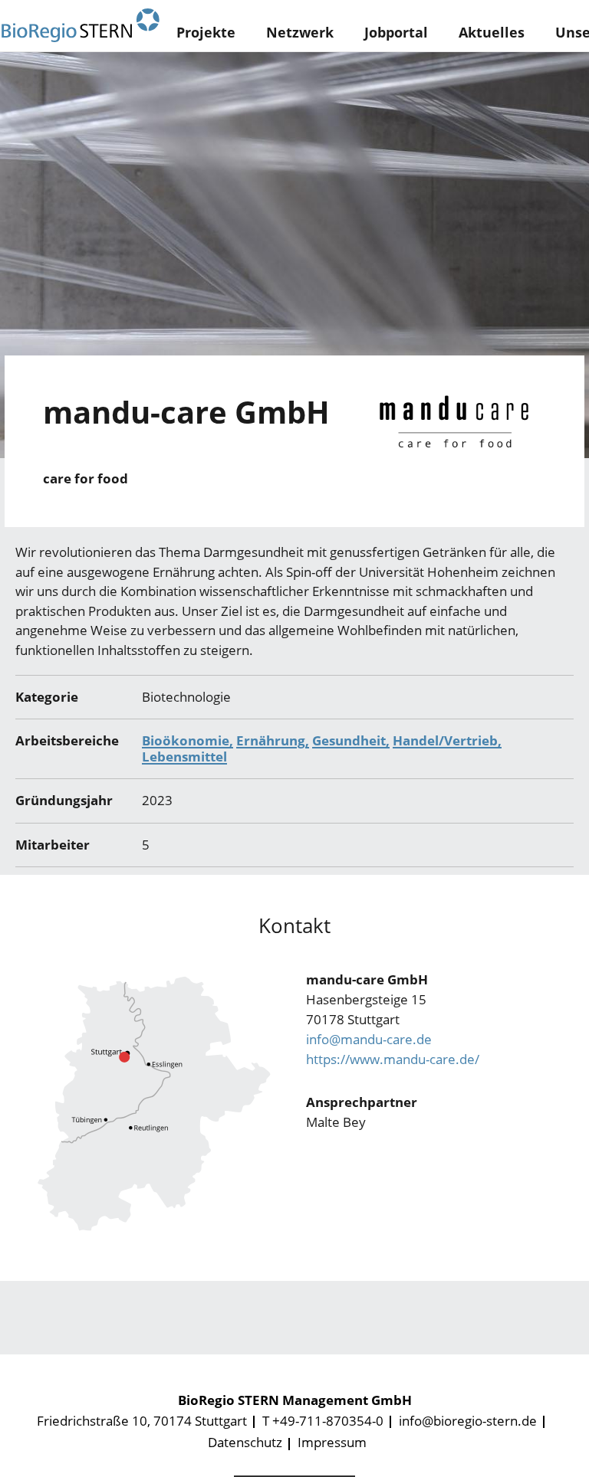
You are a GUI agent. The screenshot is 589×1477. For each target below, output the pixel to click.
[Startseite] (80, 25)
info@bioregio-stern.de (468, 1421)
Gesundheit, (351, 740)
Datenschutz (245, 1442)
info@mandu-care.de (369, 1039)
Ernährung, (272, 740)
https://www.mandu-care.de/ (392, 1059)
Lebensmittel (184, 756)
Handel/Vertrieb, (447, 740)
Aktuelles (492, 32)
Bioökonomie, (187, 740)
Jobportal (396, 32)
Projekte (205, 32)
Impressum (332, 1442)
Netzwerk (300, 32)
